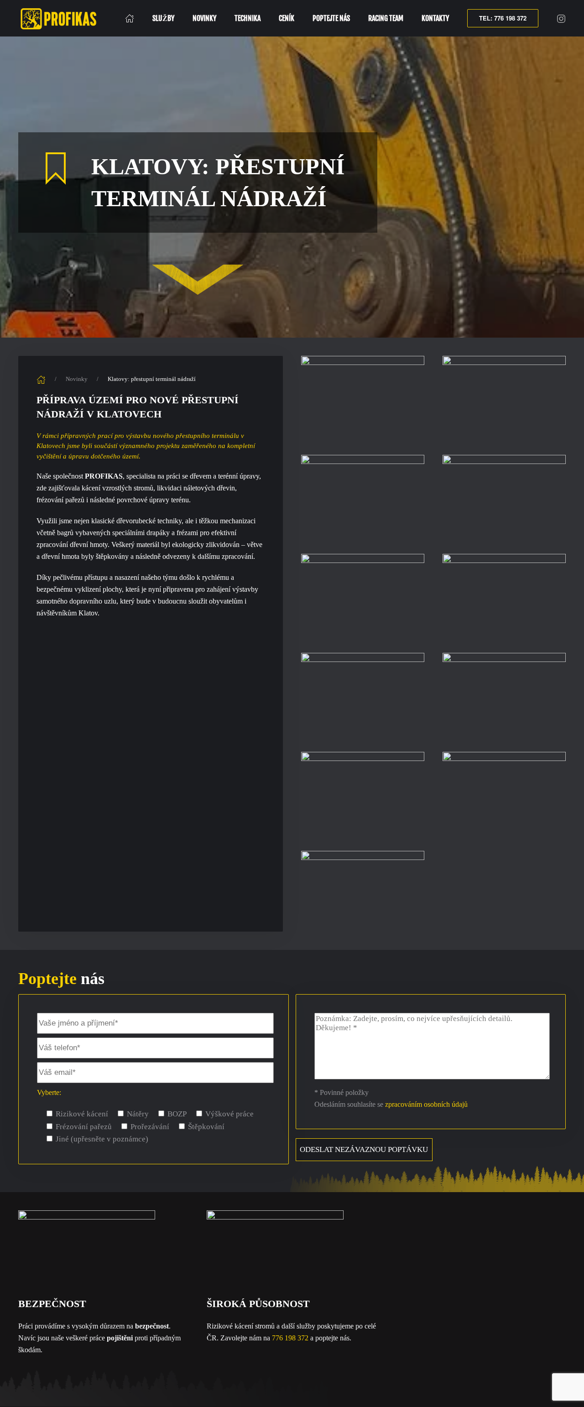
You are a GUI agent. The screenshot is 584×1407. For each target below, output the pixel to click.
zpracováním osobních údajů (426, 1104)
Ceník (286, 18)
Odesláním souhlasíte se (391, 1104)
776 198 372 (290, 1338)
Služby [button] (163, 18)
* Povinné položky (341, 1092)
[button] (362, 396)
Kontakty (435, 18)
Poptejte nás (331, 18)
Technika (248, 18)
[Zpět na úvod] (60, 18)
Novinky (204, 18)
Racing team (385, 18)
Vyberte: (49, 1092)
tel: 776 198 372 (503, 18)
